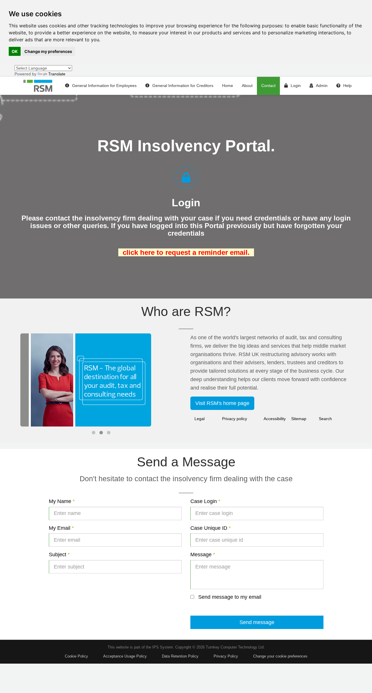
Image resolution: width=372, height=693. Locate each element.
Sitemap (298, 418)
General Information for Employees (104, 85)
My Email (61, 528)
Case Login (205, 501)
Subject (59, 554)
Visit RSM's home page (222, 403)
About (247, 85)
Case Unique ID (210, 528)
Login (296, 85)
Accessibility (275, 418)
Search (325, 418)
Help (347, 85)
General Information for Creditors (182, 85)
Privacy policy (234, 418)
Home (227, 85)
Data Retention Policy (180, 656)
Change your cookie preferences (280, 656)
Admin (322, 85)
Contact (268, 85)
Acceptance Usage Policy (125, 656)
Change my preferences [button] (48, 51)
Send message (256, 622)
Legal (199, 418)
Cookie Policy (76, 656)
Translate (56, 74)
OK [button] (15, 51)
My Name (62, 501)
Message (202, 554)
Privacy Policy (226, 656)
